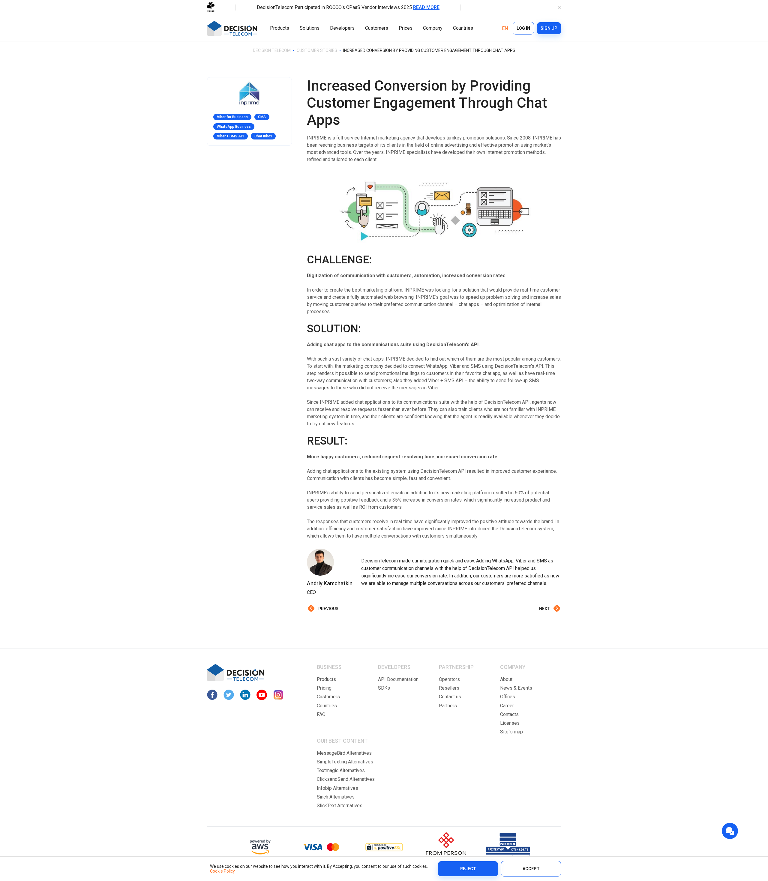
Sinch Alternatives (336, 797)
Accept (531, 868)
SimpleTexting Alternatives (345, 762)
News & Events (516, 688)
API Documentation (398, 679)
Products (279, 28)
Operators (449, 679)
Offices (507, 697)
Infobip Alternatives (337, 788)
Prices (405, 28)
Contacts (509, 714)
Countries (463, 28)
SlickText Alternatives (339, 805)
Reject (468, 868)
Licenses (510, 723)
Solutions (310, 28)
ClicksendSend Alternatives (346, 779)
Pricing (324, 688)
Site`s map (511, 732)
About (506, 679)
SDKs (384, 688)
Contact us (450, 697)
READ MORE (426, 7)
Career (507, 706)
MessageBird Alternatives (344, 753)
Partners (448, 706)
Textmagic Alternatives (341, 770)
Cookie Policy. (223, 871)
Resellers (449, 688)
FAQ (321, 714)
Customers (376, 28)
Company (432, 28)
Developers (342, 28)
